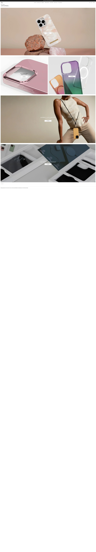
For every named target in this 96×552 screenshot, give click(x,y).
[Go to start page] (2, 2)
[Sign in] (89, 2)
